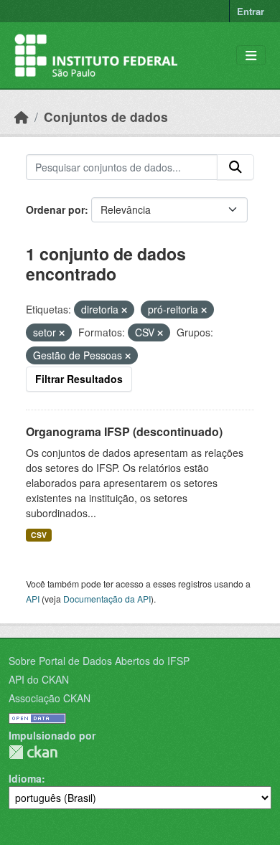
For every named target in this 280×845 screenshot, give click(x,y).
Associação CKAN (49, 698)
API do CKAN (39, 679)
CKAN (33, 752)
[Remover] (124, 310)
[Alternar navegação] (251, 55)
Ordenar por (55, 209)
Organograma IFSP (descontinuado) (124, 431)
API (32, 599)
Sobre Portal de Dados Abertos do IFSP (99, 660)
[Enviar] (235, 167)
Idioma (25, 778)
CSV (39, 534)
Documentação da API (107, 599)
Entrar (250, 11)
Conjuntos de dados (106, 117)
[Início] (21, 117)
